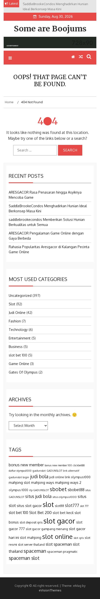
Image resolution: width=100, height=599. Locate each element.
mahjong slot (19, 482)
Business (16, 347)
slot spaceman (59, 544)
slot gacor (59, 520)
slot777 (72, 505)
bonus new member (26, 464)
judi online (56, 477)
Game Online (19, 364)
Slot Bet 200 (40, 512)
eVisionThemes (50, 590)
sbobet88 (76, 489)
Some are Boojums (50, 29)
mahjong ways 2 (68, 482)
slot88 (59, 506)
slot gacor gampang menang (47, 529)
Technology (18, 330)
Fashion (15, 321)
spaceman (35, 551)
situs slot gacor (29, 505)
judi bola (39, 476)
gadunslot (39, 470)
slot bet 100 (18, 355)
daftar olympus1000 (20, 470)
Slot (12, 304)
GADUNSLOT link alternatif (63, 470)
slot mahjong (30, 537)
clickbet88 (79, 465)
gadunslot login (19, 477)
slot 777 (84, 506)
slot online (57, 536)
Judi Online (17, 312)
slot (48, 504)
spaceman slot (24, 558)
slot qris (79, 538)
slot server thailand (31, 544)
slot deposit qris (31, 522)
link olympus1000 (78, 477)
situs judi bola (38, 496)
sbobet (58, 489)
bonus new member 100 (58, 465)
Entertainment (20, 338)
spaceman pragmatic (62, 551)
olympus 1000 (18, 490)
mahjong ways (42, 482)
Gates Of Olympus (23, 372)
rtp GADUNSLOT (39, 490)
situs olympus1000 (64, 497)
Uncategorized (20, 295)
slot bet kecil (63, 512)
